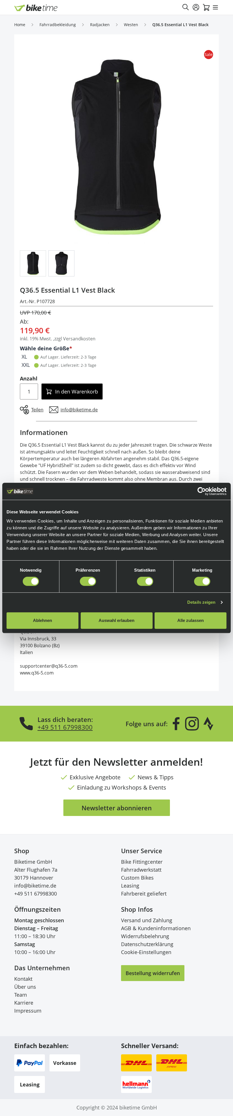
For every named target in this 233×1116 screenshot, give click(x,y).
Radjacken (100, 24)
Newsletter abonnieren (117, 807)
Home (19, 24)
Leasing (130, 885)
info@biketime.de (35, 885)
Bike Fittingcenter (142, 861)
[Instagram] (192, 724)
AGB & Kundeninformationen (156, 928)
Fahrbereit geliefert (144, 893)
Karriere (23, 1002)
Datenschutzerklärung (147, 944)
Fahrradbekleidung (57, 24)
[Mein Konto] (196, 7)
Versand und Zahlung (146, 920)
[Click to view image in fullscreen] (116, 146)
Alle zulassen (190, 620)
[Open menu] (215, 7)
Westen (131, 24)
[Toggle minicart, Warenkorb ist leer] (206, 7)
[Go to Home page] (36, 8)
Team (20, 994)
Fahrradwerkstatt (141, 869)
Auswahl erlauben (116, 620)
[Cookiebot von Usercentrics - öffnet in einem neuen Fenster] (201, 491)
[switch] (88, 581)
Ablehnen (42, 620)
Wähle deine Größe (44, 348)
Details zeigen (201, 602)
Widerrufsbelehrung (145, 936)
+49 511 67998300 (65, 727)
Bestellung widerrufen (153, 973)
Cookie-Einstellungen (146, 952)
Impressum (27, 1010)
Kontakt (23, 978)
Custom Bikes (137, 877)
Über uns (25, 986)
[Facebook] (176, 723)
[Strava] (208, 723)
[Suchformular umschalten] (185, 7)
